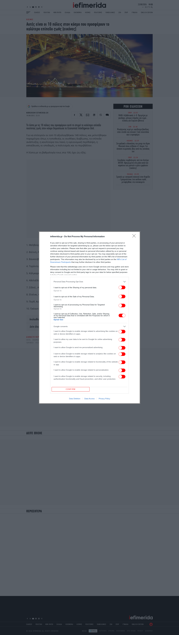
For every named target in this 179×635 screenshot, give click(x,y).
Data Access (89, 399)
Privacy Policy (104, 399)
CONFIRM (70, 389)
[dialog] (89, 318)
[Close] (134, 236)
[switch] (122, 287)
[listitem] (89, 281)
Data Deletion (74, 399)
